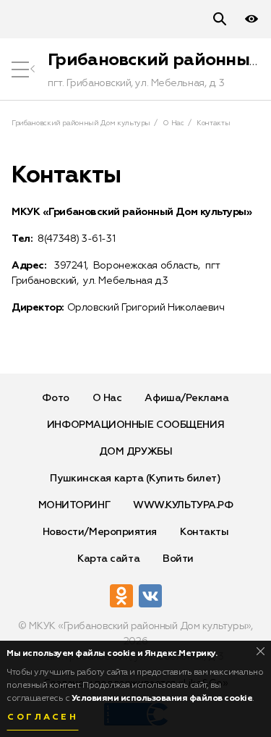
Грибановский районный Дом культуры (81, 123)
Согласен (42, 717)
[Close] (260, 651)
